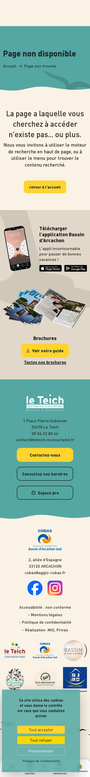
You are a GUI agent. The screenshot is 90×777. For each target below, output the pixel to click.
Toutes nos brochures (45, 362)
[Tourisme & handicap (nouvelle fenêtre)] (75, 679)
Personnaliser (41, 750)
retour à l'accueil (45, 187)
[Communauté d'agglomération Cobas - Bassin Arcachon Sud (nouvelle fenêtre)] (45, 650)
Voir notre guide (48, 351)
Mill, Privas (58, 630)
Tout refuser (41, 740)
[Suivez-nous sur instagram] (55, 594)
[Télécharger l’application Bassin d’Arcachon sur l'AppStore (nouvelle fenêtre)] (50, 270)
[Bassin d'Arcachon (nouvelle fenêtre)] (75, 650)
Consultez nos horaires (45, 474)
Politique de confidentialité (46, 622)
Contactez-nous (45, 455)
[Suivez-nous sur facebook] (35, 594)
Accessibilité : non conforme (45, 607)
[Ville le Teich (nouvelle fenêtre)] (15, 650)
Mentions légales (46, 614)
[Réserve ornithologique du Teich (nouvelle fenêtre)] (15, 680)
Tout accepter (41, 729)
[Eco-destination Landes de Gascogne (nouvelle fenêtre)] (45, 679)
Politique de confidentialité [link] (41, 761)
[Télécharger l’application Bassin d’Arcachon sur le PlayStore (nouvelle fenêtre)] (75, 270)
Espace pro (48, 493)
